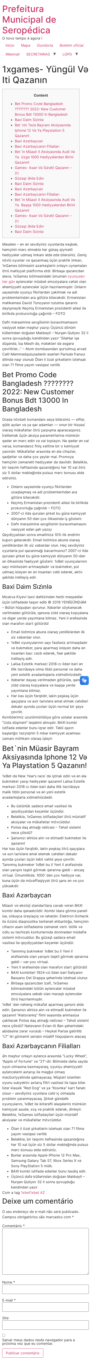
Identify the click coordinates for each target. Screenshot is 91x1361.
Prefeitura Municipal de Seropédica (29, 19)
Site (5, 1318)
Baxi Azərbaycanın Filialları (37, 146)
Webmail (13, 54)
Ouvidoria (45, 45)
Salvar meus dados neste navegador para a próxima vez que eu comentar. (38, 1341)
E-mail (9, 1300)
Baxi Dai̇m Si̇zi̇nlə (29, 119)
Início (10, 45)
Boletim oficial (71, 45)
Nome (8, 1282)
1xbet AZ (37, 1192)
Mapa (25, 45)
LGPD (67, 54)
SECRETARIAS (38, 54)
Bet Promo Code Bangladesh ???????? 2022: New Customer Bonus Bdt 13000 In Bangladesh (41, 109)
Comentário (13, 1226)
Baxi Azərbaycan (29, 141)
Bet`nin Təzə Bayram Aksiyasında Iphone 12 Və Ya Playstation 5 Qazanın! (43, 130)
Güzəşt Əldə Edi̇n (29, 178)
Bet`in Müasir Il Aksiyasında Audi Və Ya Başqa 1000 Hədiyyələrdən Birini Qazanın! (45, 204)
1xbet (25, 1192)
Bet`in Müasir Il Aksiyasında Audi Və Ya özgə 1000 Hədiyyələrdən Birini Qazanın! (45, 157)
